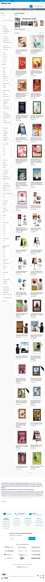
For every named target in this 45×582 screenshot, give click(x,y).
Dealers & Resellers (17, 523)
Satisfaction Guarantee (39, 522)
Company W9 (6, 528)
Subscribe (32, 538)
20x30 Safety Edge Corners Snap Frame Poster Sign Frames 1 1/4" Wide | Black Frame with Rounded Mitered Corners (37, 161)
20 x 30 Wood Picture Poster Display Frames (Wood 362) (37, 423)
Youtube (43, 577)
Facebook (38, 575)
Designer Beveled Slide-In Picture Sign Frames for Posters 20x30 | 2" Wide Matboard (21, 380)
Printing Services (28, 520)
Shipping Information (6, 523)
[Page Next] (31, 472)
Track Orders (17, 520)
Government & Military (6, 526)
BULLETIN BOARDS (8, 9)
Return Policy (17, 525)
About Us (39, 518)
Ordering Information (6, 519)
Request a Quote (6, 521)
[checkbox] (7, 28)
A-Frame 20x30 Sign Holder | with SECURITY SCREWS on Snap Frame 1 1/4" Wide (37, 251)
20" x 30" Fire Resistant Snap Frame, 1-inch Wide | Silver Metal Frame (22, 50)
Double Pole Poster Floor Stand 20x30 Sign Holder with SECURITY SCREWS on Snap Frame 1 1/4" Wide (22, 229)
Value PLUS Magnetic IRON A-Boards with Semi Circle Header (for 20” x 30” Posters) (22, 138)
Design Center (28, 518)
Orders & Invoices (17, 522)
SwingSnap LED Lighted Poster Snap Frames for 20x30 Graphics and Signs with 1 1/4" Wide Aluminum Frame (22, 95)
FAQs (28, 525)
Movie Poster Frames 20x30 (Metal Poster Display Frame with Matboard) (36, 336)
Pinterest (43, 575)
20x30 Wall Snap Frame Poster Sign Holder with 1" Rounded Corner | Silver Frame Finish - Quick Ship (22, 117)
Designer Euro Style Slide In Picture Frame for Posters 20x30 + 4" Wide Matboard (36, 379)
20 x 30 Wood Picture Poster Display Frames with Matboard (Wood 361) (22, 446)
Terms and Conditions (39, 525)
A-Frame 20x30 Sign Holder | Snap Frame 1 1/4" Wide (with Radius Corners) (37, 272)
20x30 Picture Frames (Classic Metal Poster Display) (37, 467)
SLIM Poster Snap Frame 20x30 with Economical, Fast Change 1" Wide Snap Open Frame (36, 72)
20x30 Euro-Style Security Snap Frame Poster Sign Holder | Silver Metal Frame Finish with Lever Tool (36, 95)
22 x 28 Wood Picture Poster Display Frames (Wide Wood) (22, 335)
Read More (3, 501)
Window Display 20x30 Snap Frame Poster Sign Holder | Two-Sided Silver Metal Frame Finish (37, 184)
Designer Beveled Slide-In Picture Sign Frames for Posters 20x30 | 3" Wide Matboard (21, 424)
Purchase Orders (6, 524)
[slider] (2, 20)
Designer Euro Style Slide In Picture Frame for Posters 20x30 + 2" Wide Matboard (21, 401)
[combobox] (17, 6)
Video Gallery (28, 523)
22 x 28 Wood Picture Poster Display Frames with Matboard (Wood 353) (37, 314)
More (34, 9)
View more (4, 64)
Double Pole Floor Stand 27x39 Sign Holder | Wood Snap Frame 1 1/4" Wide (36, 206)
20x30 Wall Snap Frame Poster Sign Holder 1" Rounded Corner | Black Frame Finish (37, 116)
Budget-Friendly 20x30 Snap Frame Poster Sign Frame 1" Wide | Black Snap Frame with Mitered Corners (22, 161)
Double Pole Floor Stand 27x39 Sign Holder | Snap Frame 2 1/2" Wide (36, 229)
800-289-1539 (8, 0)
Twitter (40, 575)
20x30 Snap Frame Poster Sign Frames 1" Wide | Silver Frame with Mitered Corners (36, 138)
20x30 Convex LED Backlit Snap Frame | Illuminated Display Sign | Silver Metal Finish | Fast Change (21, 73)
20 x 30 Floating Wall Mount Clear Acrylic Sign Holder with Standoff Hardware (37, 50)
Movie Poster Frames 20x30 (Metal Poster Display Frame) (22, 357)
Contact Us (42, 0)
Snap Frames (28, 9)
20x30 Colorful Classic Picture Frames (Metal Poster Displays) (22, 314)
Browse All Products (39, 6)
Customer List (39, 520)
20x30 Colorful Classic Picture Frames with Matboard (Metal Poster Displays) (37, 293)
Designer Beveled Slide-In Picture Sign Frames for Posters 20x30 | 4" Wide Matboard (36, 402)
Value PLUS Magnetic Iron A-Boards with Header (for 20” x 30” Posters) (37, 446)
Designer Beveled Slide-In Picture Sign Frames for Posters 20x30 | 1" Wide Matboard (36, 358)
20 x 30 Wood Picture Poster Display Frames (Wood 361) (22, 467)
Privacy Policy (39, 523)
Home (16, 15)
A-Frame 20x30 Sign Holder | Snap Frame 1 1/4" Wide (22, 251)
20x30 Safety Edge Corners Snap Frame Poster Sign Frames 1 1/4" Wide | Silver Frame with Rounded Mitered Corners (22, 184)
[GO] (31, 6)
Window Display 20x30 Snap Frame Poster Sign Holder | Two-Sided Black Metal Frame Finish (22, 207)
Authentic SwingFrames (27, 522)
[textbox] (4, 17)
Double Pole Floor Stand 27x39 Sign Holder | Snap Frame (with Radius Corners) (21, 293)
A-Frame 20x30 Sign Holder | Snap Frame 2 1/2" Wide (22, 272)
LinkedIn (40, 577)
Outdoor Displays (18, 9)
